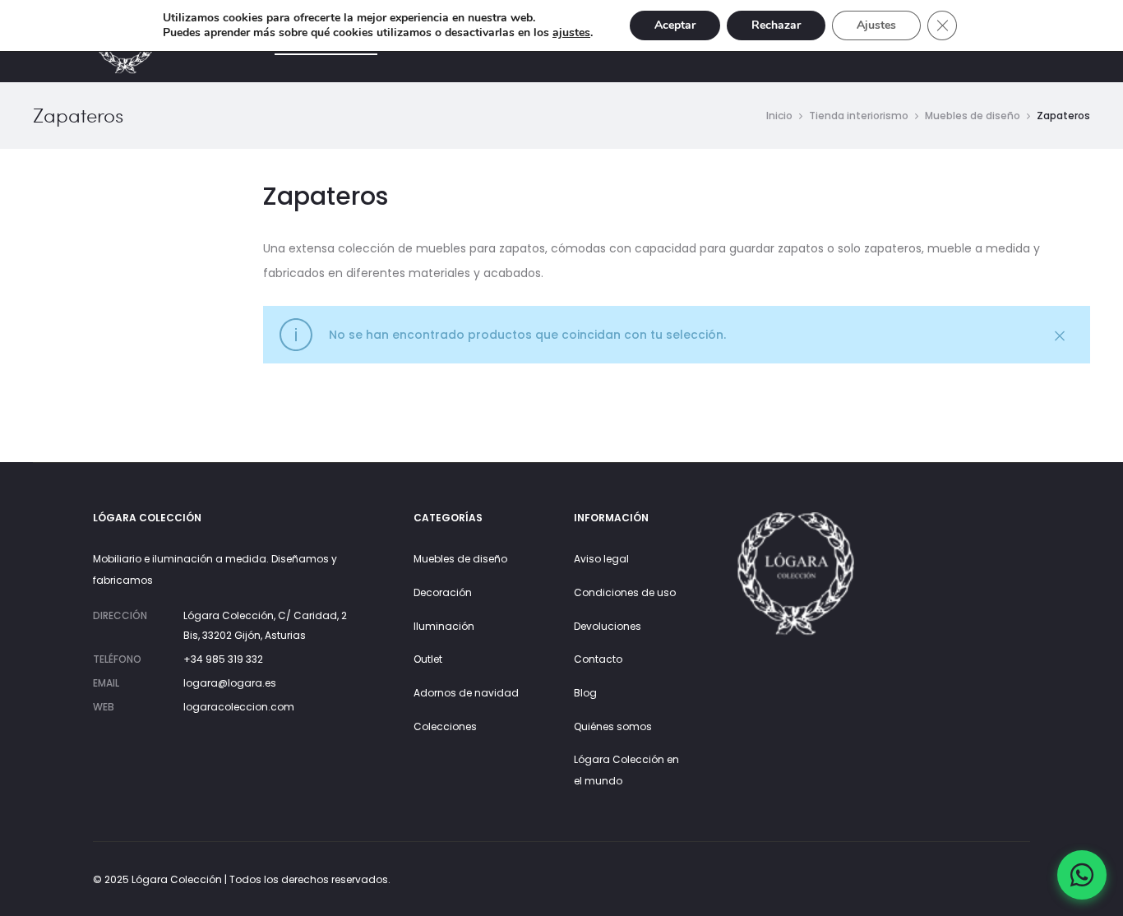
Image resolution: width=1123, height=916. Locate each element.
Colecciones (445, 726)
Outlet (428, 659)
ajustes (571, 32)
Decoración (443, 592)
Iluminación (444, 626)
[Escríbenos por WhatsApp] (1082, 875)
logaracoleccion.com (238, 707)
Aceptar (675, 25)
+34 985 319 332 (223, 659)
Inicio (779, 116)
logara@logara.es (229, 683)
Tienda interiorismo (858, 116)
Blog (585, 693)
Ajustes (876, 25)
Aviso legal (601, 559)
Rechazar (776, 25)
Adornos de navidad (466, 693)
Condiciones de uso (625, 592)
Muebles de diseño (972, 116)
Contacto (598, 659)
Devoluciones (607, 626)
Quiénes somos (613, 726)
